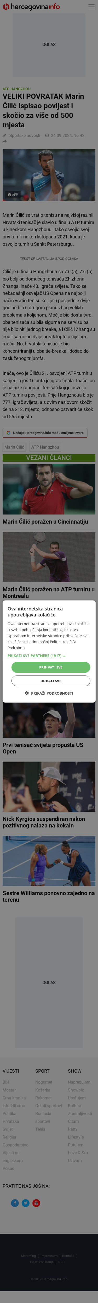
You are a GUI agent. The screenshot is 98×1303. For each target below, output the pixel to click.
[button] (49, 655)
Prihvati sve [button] (50, 667)
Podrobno (16, 647)
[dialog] (48, 652)
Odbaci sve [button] (51, 680)
